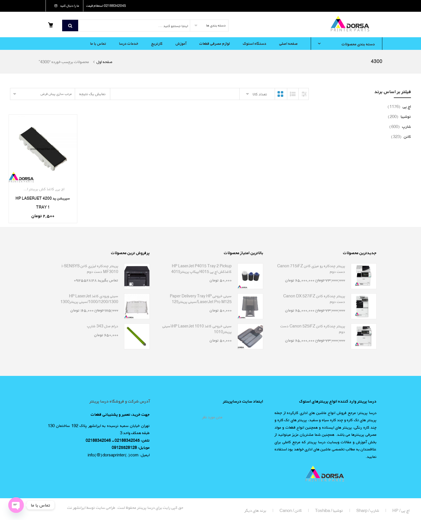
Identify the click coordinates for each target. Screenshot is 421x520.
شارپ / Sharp (367, 510)
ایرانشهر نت (76, 508)
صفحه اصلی (288, 43)
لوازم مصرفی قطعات (214, 43)
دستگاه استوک (254, 43)
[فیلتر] (304, 94)
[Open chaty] (16, 505)
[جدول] (280, 94)
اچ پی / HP (401, 510)
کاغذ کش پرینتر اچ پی (37, 189)
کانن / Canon (291, 510)
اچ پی (60, 189)
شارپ (400, 126)
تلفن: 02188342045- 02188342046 (118, 440)
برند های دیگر (255, 510)
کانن (401, 137)
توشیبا (399, 116)
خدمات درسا (128, 43)
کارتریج (157, 43)
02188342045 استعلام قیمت (106, 5)
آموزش (181, 43)
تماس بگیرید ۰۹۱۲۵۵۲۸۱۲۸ (96, 280)
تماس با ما (98, 43)
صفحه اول (105, 62)
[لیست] (292, 94)
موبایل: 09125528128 (131, 447)
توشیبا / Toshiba (329, 510)
